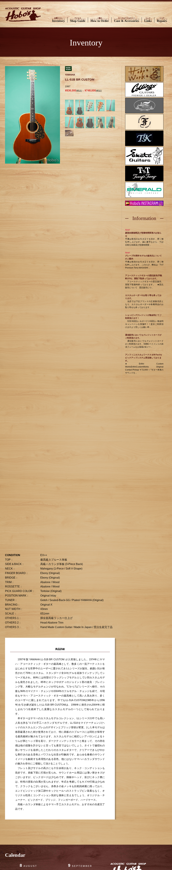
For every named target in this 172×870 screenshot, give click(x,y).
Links (148, 19)
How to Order (100, 19)
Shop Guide (77, 19)
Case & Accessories (126, 19)
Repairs (162, 19)
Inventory (58, 19)
